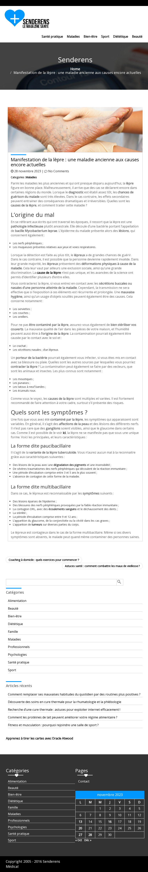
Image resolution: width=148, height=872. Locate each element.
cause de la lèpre (49, 272)
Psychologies (17, 654)
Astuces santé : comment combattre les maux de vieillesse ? (102, 566)
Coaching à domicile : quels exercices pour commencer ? (44, 560)
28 (90, 835)
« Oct (78, 840)
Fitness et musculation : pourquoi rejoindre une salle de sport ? (53, 725)
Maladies (73, 36)
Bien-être (90, 36)
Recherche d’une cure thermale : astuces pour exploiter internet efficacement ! (64, 709)
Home (75, 69)
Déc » (87, 840)
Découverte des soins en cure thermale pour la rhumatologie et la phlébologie (64, 702)
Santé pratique (52, 36)
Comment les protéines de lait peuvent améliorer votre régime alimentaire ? (62, 717)
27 (80, 835)
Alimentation (17, 601)
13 (80, 822)
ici (64, 433)
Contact (83, 781)
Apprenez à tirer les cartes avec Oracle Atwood (39, 738)
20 (80, 828)
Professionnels (19, 647)
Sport (105, 36)
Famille (13, 631)
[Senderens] (29, 20)
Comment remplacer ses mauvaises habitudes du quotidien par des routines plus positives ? (74, 694)
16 (110, 822)
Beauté (137, 36)
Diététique (120, 36)
